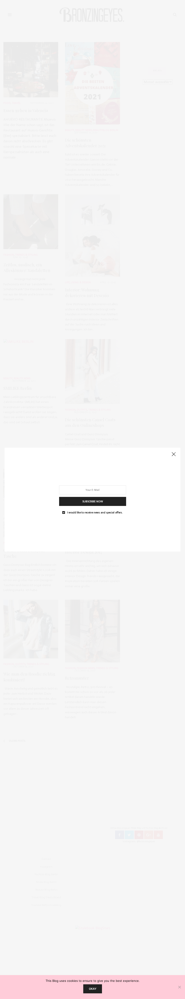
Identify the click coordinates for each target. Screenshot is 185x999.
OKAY (92, 988)
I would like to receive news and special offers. (95, 512)
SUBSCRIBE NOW (92, 501)
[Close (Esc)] (173, 454)
